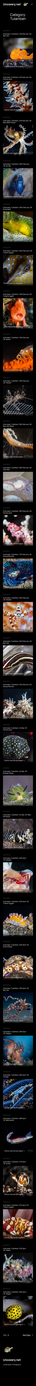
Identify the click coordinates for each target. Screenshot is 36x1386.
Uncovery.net (12, 4)
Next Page (28, 1335)
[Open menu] (32, 4)
